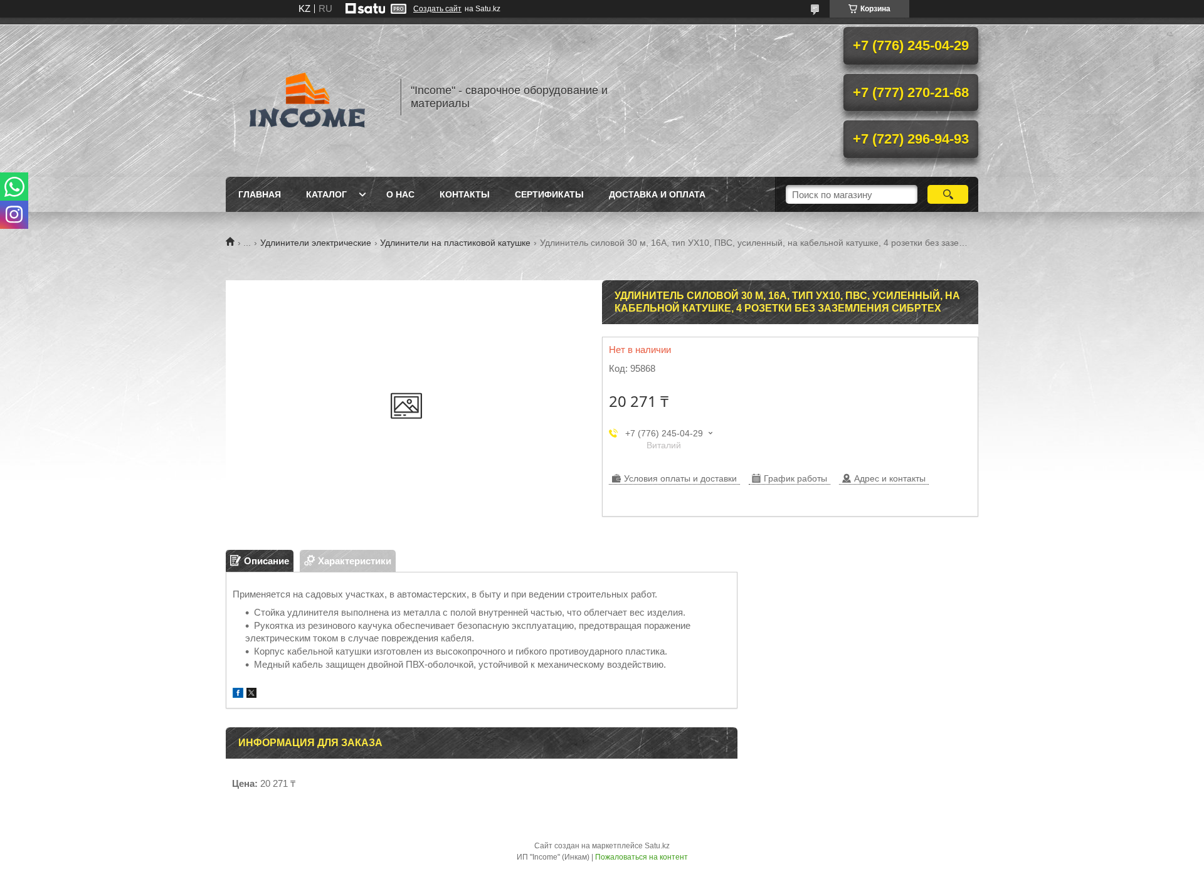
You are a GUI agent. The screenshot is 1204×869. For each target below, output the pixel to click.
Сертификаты (549, 194)
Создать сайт (437, 8)
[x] (251, 694)
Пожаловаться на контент (641, 857)
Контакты (465, 194)
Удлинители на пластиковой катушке (455, 243)
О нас (400, 194)
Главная (259, 194)
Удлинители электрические (315, 243)
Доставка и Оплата (657, 194)
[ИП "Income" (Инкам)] (307, 97)
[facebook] (238, 694)
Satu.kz (657, 845)
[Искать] (947, 194)
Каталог (326, 194)
